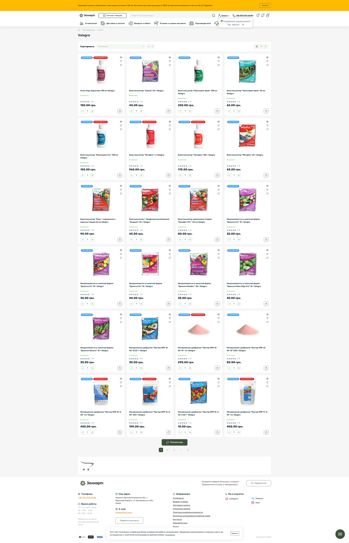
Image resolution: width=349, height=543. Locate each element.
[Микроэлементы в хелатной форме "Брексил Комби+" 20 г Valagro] (199, 264)
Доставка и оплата (115, 23)
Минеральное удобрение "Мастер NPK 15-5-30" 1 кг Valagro (101, 413)
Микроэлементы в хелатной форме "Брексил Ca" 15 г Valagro (243, 220)
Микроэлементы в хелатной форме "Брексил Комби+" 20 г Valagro (194, 284)
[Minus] (82, 111)
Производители (203, 23)
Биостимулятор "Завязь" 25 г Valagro (146, 90)
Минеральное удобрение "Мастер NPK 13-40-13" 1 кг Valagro (197, 349)
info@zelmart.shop (123, 512)
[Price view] (265, 46)
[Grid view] (256, 46)
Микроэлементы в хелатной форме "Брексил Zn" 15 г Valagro (145, 284)
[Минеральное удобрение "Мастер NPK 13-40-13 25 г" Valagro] (150, 328)
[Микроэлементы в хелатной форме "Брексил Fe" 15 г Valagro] (101, 264)
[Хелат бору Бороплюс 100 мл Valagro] (101, 71)
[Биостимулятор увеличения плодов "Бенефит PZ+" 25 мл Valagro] (199, 200)
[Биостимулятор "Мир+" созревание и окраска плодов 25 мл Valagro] (101, 200)
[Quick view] (121, 57)
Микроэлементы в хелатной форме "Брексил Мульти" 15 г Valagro (96, 349)
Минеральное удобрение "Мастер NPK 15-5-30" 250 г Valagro (150, 413)
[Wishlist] (121, 61)
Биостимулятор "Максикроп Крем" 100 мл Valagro (197, 92)
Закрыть (265, 5)
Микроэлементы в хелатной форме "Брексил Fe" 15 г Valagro (96, 284)
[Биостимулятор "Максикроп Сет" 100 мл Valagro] (101, 135)
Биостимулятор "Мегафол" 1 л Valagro (146, 155)
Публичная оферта (181, 509)
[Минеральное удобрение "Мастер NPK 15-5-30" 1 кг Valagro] (101, 392)
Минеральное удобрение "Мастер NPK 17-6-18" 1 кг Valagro (247, 413)
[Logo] (87, 15)
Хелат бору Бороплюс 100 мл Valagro (97, 90)
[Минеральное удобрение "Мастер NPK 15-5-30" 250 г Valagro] (150, 392)
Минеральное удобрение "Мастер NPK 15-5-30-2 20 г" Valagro (198, 413)
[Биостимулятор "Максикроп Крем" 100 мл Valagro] (199, 71)
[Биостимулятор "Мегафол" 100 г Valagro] (199, 135)
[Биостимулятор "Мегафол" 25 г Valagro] (248, 135)
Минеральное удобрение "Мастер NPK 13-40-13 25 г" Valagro (149, 349)
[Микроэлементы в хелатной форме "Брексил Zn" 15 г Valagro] (150, 264)
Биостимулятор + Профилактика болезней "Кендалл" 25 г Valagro (149, 220)
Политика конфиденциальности (188, 512)
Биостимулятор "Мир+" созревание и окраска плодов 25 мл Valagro (97, 220)
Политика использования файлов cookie (191, 516)
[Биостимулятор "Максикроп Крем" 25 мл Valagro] (248, 71)
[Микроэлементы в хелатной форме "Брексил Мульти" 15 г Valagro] (101, 328)
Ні (243, 24)
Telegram (259, 498)
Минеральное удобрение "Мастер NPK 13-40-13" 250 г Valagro (246, 349)
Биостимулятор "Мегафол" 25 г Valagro (245, 155)
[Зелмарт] (125, 483)
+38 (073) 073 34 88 (87, 497)
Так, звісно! (233, 24)
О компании (91, 23)
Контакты (177, 519)
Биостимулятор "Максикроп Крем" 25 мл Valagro (246, 92)
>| (188, 450)
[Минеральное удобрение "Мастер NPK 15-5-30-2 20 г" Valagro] (199, 392)
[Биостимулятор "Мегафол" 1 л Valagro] (150, 135)
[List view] (261, 46)
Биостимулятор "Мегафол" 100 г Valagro (196, 155)
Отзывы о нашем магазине (173, 23)
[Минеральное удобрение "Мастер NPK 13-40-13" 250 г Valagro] (248, 328)
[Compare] (121, 65)
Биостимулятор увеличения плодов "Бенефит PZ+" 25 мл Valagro (195, 220)
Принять (234, 533)
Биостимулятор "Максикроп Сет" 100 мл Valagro (99, 156)
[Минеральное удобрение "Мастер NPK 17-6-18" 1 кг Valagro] (248, 392)
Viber (257, 503)
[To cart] (119, 111)
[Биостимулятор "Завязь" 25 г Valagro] (150, 71)
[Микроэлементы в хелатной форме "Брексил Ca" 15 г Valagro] (248, 200)
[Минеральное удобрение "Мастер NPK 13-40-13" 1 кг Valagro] (199, 328)
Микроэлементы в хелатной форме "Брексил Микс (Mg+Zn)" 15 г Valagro (244, 284)
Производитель (89, 30)
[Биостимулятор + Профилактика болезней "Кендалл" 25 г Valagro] (150, 200)
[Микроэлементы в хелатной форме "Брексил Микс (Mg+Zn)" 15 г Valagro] (248, 264)
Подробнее (208, 5)
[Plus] (92, 111)
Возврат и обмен (142, 23)
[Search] (213, 15)
